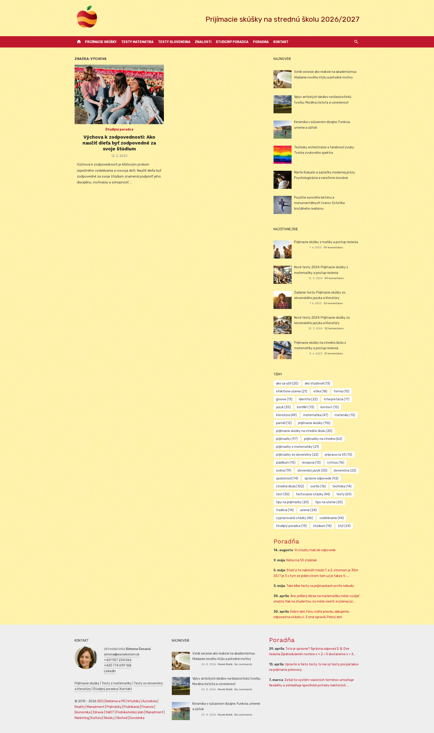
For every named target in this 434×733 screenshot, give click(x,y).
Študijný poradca (232, 42)
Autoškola (149, 701)
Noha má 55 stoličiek (301, 560)
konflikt (305, 407)
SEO (100, 701)
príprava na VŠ (338, 455)
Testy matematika (137, 42)
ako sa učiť (287, 383)
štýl (344, 526)
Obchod (121, 718)
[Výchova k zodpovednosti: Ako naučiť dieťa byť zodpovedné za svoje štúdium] (119, 94)
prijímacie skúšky (314, 423)
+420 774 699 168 (117, 665)
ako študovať (317, 383)
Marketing (82, 718)
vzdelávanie (331, 518)
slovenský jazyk (312, 470)
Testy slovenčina (174, 42)
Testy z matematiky (116, 683)
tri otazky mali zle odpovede (315, 550)
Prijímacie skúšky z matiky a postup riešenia (326, 242)
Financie (148, 707)
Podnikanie (131, 707)
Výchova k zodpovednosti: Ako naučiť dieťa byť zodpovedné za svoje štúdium (119, 143)
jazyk (283, 407)
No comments (243, 664)
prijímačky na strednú (323, 439)
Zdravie (98, 712)
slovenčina (345, 470)
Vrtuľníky (133, 701)
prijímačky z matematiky (297, 447)
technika (341, 486)
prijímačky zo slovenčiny (297, 455)
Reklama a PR (115, 701)
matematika (315, 415)
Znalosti (203, 42)
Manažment (95, 707)
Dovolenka (136, 718)
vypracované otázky (294, 518)
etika (320, 391)
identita (308, 399)
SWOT (110, 712)
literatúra (286, 415)
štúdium (322, 526)
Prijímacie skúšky (101, 42)
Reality (80, 707)
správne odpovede (321, 478)
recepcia (311, 463)
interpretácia (336, 399)
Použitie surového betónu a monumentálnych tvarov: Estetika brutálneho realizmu (319, 203)
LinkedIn (110, 671)
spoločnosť (287, 478)
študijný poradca (291, 526)
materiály (345, 415)
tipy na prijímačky (292, 502)
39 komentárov (333, 247)
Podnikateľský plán (130, 712)
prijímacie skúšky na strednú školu (304, 431)
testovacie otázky (313, 494)
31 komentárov (333, 353)
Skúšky (109, 718)
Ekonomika (82, 712)
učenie (308, 510)
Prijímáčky (114, 707)
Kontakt (280, 42)
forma (341, 391)
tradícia (285, 510)
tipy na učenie (329, 502)
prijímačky (287, 439)
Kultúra (96, 718)
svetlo (318, 486)
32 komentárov (333, 303)
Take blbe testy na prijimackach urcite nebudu (320, 586)
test (283, 494)
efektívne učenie (291, 391)
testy (343, 494)
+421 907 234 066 (118, 660)
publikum (285, 463)
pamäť (284, 423)
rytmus (335, 463)
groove (284, 399)
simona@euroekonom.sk (121, 654)
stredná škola (290, 486)
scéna (283, 470)
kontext (330, 407)
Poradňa (261, 42)
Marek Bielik (225, 664)
